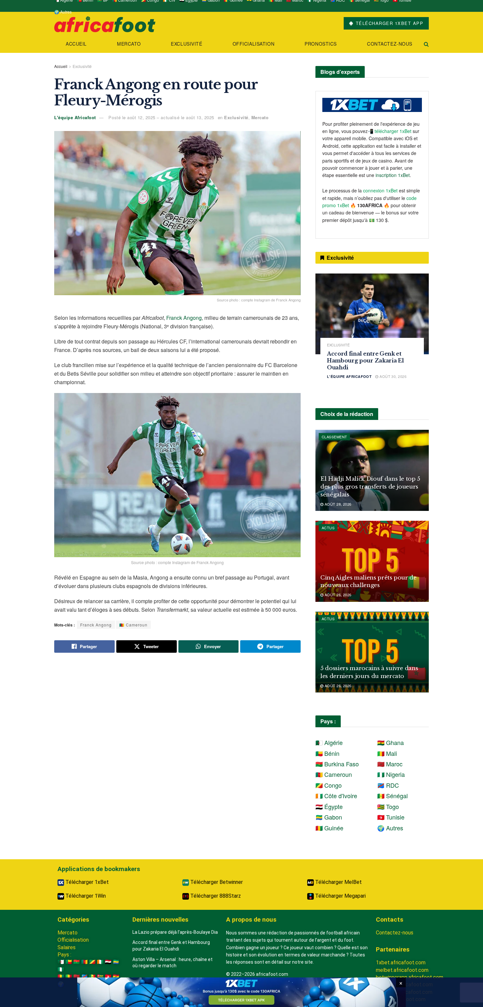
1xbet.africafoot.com (401, 962)
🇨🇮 (100, 962)
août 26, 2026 (337, 594)
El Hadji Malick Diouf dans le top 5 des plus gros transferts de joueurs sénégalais (370, 486)
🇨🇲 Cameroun (133, 624)
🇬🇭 (116, 977)
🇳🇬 (61, 969)
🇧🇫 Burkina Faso (337, 763)
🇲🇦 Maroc (389, 763)
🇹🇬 (100, 977)
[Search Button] (426, 44)
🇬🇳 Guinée (329, 827)
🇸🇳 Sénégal (392, 795)
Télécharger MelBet (338, 882)
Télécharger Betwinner (216, 882)
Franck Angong (184, 317)
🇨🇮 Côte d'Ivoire (336, 795)
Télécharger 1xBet (86, 882)
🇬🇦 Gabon (328, 817)
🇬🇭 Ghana (390, 742)
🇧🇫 (76, 962)
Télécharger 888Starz (215, 896)
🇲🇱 (68, 977)
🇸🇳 (92, 977)
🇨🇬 (92, 962)
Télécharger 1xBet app (388, 23)
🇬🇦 (116, 962)
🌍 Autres (63, 11)
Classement (334, 436)
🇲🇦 (76, 977)
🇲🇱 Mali (387, 753)
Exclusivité (186, 43)
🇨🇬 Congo (328, 785)
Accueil (76, 43)
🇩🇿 (61, 962)
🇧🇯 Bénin (327, 753)
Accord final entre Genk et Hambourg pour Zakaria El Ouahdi (365, 360)
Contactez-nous (389, 43)
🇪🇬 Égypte (329, 806)
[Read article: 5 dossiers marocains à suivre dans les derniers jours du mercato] (372, 652)
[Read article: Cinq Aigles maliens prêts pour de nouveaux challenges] (372, 561)
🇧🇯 (68, 962)
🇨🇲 (84, 962)
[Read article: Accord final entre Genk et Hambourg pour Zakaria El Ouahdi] (372, 314)
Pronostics (321, 43)
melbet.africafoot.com (402, 970)
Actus (328, 527)
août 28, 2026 (337, 504)
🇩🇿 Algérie (329, 742)
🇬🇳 (61, 977)
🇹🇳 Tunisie (390, 817)
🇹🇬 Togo (388, 806)
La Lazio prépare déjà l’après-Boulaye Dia (175, 932)
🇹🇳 (108, 977)
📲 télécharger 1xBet (390, 131)
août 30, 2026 (392, 376)
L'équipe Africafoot (75, 117)
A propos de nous (251, 919)
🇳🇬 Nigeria (391, 774)
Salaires (67, 947)
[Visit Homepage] (104, 23)
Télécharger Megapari (340, 896)
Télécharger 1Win (85, 896)
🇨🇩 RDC (388, 785)
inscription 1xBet (393, 175)
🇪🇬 (108, 962)
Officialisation (253, 43)
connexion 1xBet (380, 190)
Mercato (129, 43)
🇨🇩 (84, 977)
